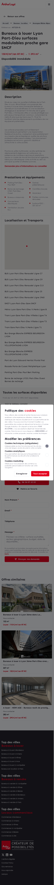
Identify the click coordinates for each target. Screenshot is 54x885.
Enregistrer (21, 473)
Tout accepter (40, 473)
